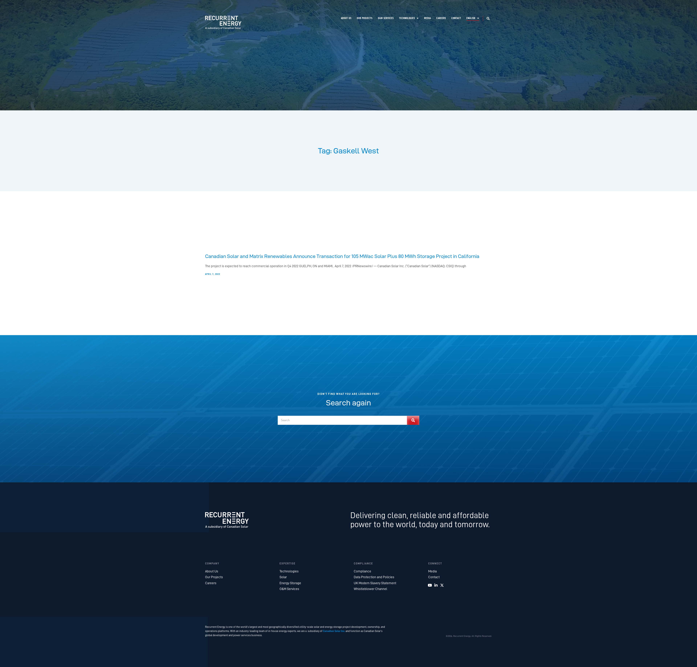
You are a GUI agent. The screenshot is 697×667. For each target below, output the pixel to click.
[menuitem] (472, 18)
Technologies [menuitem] (407, 18)
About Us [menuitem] (346, 18)
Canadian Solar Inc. (334, 631)
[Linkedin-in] (436, 585)
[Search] (413, 420)
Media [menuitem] (427, 18)
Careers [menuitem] (441, 18)
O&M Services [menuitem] (386, 18)
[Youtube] (430, 585)
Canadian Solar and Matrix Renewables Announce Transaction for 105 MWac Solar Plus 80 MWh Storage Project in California (342, 256)
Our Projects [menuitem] (364, 18)
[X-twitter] (442, 585)
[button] (488, 18)
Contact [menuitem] (456, 18)
